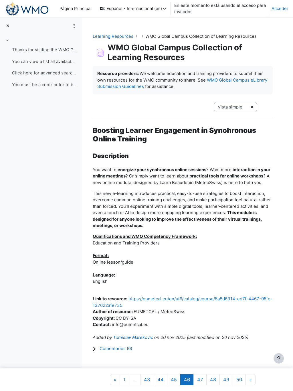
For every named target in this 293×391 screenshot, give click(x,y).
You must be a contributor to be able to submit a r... (44, 84)
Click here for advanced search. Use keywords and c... (44, 73)
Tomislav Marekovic (133, 337)
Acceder (280, 8)
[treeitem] (41, 63)
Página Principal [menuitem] (76, 8)
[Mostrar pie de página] (279, 358)
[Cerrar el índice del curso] (7, 26)
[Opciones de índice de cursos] (74, 26)
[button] (132, 8)
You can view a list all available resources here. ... (44, 61)
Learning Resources (113, 36)
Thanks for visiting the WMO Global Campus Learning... (44, 49)
